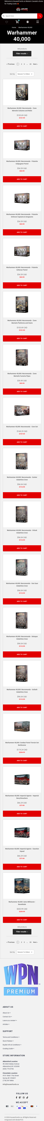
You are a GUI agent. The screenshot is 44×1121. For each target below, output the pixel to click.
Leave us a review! (9, 1020)
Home (14, 27)
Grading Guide (8, 1048)
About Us (6, 1013)
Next (35, 64)
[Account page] (27, 22)
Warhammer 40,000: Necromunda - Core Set (22, 427)
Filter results (21, 54)
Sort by (12, 74)
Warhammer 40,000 (25, 27)
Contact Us (6, 1017)
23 (30, 64)
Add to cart (22, 126)
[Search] (40, 16)
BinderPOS (19, 1120)
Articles (5, 1024)
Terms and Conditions (10, 1037)
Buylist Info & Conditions (11, 1045)
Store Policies (7, 1041)
